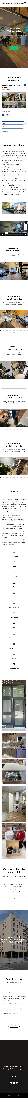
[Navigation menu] (25, 3)
